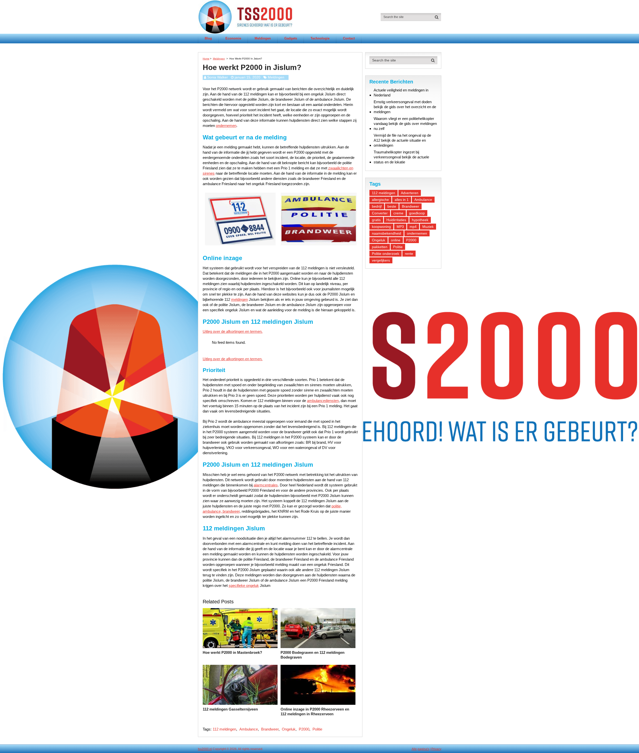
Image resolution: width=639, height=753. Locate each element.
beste (391, 206)
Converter (380, 213)
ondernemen (226, 125)
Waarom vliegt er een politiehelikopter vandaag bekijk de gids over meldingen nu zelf (405, 123)
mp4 (413, 227)
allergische (380, 200)
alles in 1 (402, 200)
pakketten (379, 247)
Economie (233, 38)
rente (409, 254)
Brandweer (270, 729)
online (395, 240)
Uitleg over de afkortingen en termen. (233, 331)
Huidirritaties (396, 220)
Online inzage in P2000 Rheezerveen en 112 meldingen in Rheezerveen (315, 711)
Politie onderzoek (385, 254)
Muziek (428, 227)
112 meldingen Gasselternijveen (230, 709)
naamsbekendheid (386, 233)
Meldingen (263, 38)
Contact (349, 38)
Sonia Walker (217, 77)
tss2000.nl (205, 749)
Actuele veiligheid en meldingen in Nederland (401, 92)
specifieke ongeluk (244, 585)
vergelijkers (381, 260)
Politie (317, 729)
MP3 (400, 227)
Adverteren (409, 193)
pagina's (423, 749)
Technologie (320, 38)
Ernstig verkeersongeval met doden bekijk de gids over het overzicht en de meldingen (405, 107)
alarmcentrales (266, 485)
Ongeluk (289, 729)
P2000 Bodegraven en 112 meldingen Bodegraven (312, 655)
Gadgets (290, 38)
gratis (376, 220)
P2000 (304, 729)
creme (398, 213)
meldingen (239, 299)
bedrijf (377, 206)
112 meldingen (224, 729)
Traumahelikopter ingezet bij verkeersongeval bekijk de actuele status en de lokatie (401, 157)
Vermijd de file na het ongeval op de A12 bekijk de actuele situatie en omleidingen (402, 140)
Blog (208, 38)
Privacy (436, 749)
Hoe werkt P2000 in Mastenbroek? (232, 652)
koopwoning (381, 227)
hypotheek (420, 220)
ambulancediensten (323, 400)
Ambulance (248, 729)
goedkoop (417, 213)
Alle (414, 749)
